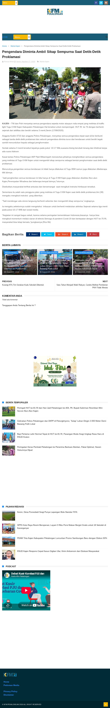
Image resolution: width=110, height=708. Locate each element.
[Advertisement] (55, 25)
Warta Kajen (44, 62)
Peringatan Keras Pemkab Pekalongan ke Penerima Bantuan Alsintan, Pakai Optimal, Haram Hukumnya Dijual (90, 264)
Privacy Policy (10, 691)
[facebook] (96, 3)
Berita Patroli (11, 253)
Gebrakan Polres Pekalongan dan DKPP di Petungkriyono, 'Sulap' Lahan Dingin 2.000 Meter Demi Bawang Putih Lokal (55, 264)
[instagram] (106, 3)
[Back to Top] (106, 704)
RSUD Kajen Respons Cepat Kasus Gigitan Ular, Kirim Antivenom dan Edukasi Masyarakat (58, 551)
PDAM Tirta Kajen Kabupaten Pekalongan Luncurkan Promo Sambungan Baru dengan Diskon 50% (62, 538)
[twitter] (101, 3)
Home (5, 37)
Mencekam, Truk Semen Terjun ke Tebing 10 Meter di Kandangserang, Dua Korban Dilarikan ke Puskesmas (18, 264)
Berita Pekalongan (84, 253)
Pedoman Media (11, 685)
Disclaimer (9, 695)
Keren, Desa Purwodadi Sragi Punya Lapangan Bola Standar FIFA (47, 512)
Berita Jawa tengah (48, 253)
